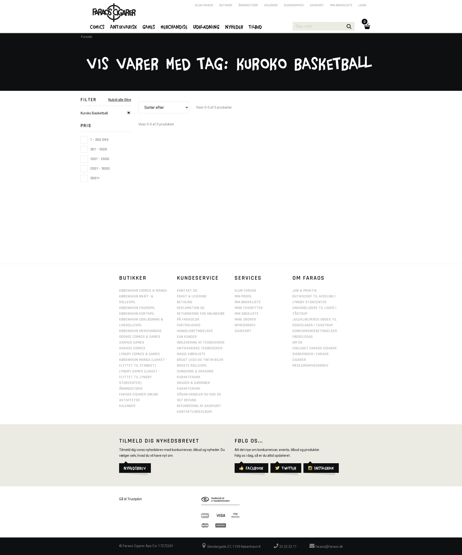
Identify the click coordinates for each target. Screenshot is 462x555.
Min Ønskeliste (248, 302)
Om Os (297, 342)
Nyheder (234, 26)
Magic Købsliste (191, 354)
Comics (97, 26)
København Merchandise (140, 330)
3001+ (94, 178)
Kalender (271, 5)
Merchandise (174, 26)
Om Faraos (308, 278)
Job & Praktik (304, 290)
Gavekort (317, 5)
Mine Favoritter (249, 307)
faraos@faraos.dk (328, 547)
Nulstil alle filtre (119, 100)
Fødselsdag (302, 336)
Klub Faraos (204, 5)
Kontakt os (187, 290)
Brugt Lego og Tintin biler (200, 359)
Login (362, 5)
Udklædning (206, 26)
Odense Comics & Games (139, 336)
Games (149, 26)
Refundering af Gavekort (199, 405)
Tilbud (255, 26)
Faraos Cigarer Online (138, 394)
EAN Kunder (187, 336)
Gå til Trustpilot (130, 499)
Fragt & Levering (191, 296)
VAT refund (186, 400)
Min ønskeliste (341, 5)
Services (248, 278)
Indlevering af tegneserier (201, 342)
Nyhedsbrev (245, 325)
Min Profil (243, 296)
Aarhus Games (131, 342)
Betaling (184, 302)
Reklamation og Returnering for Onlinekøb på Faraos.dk (201, 313)
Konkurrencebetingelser (314, 330)
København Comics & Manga (143, 290)
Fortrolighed (188, 325)
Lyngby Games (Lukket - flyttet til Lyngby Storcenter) (139, 377)
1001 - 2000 (99, 158)
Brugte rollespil (192, 365)
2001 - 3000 (99, 168)
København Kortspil (136, 313)
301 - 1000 (98, 149)
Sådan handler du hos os (199, 394)
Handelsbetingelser (195, 330)
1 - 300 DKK (99, 139)
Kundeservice (294, 5)
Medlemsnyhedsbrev (310, 365)
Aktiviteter (129, 400)
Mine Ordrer (245, 319)
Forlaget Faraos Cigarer (314, 348)
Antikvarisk (123, 26)
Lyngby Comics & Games (139, 354)
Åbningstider (248, 5)
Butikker (225, 5)
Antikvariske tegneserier (200, 348)
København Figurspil (137, 307)
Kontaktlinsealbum (194, 411)
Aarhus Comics (132, 348)
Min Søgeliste (247, 313)
